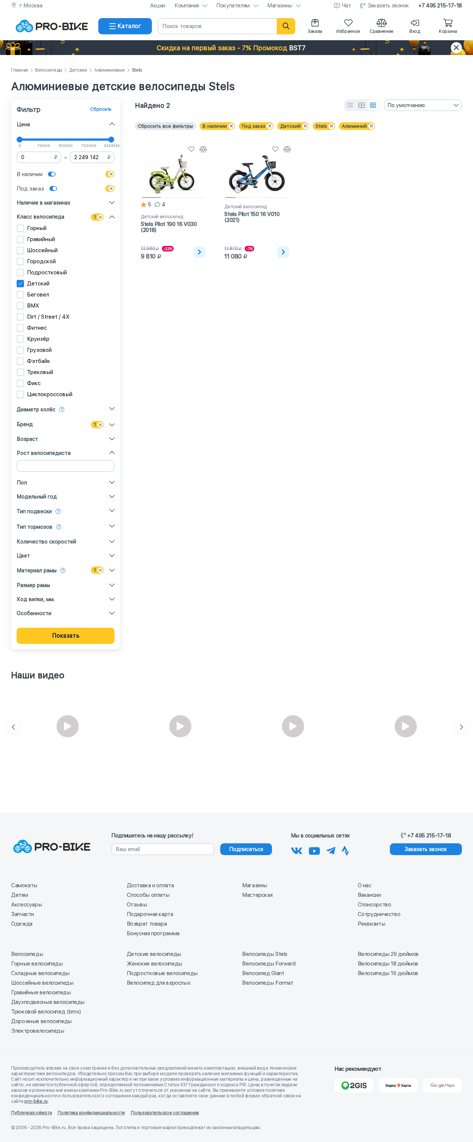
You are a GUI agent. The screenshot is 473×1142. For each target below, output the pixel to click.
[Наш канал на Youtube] (314, 849)
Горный (37, 228)
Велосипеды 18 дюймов (388, 963)
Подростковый (47, 272)
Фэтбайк (38, 361)
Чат (346, 5)
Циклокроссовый (49, 394)
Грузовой (39, 350)
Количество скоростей (46, 542)
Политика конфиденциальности (91, 1112)
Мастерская (257, 895)
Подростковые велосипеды (162, 973)
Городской (41, 261)
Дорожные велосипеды (41, 1021)
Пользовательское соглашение (165, 1112)
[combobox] (423, 105)
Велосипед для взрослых (159, 983)
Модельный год (37, 497)
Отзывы (137, 904)
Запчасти (22, 914)
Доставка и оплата (150, 885)
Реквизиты (371, 923)
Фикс (34, 383)
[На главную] (51, 26)
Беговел (38, 294)
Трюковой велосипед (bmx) (46, 1011)
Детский (38, 283)
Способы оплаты (148, 895)
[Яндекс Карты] (398, 1085)
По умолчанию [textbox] (406, 105)
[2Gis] (353, 1085)
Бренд (25, 424)
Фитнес (37, 328)
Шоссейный (42, 250)
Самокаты (24, 885)
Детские (78, 70)
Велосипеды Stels (264, 954)
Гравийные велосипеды (41, 992)
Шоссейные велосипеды (42, 983)
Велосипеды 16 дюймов (388, 973)
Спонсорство (374, 904)
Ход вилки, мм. (36, 599)
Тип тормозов (34, 527)
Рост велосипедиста (44, 453)
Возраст (27, 439)
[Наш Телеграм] (331, 849)
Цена (23, 124)
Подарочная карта (150, 914)
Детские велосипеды (154, 954)
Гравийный (41, 239)
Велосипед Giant (263, 973)
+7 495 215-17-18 (440, 5)
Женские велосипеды (154, 963)
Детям (19, 895)
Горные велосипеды (37, 963)
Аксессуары (26, 904)
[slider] (20, 140)
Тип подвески (34, 511)
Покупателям (233, 5)
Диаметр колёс (36, 409)
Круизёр (38, 339)
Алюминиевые (109, 70)
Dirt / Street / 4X (48, 316)
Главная (19, 70)
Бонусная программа (153, 933)
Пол (22, 483)
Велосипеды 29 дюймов (388, 954)
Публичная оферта (31, 1112)
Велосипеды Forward (268, 963)
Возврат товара (147, 923)
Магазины (279, 5)
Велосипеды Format (267, 983)
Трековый (40, 372)
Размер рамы (33, 585)
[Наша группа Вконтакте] (297, 849)
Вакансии (369, 895)
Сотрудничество (379, 914)
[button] (236, 47)
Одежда (22, 923)
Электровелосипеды (37, 1031)
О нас (364, 885)
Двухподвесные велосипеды (48, 1002)
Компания (186, 5)
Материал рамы (37, 570)
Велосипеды (48, 70)
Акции (157, 5)
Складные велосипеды (40, 973)
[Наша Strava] (345, 849)
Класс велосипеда (40, 217)
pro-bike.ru (36, 1101)
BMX (33, 305)
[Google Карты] (442, 1085)
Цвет (23, 556)
